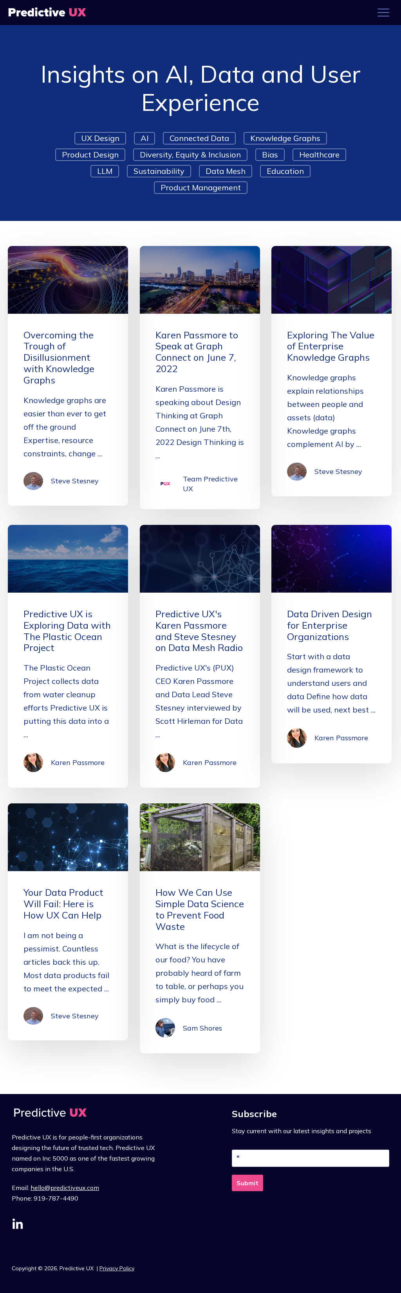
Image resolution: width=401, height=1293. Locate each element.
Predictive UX (77, 1268)
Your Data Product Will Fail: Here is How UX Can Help (63, 903)
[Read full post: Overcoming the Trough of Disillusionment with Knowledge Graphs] (68, 280)
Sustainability (159, 171)
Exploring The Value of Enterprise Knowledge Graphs (330, 346)
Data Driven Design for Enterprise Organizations (329, 625)
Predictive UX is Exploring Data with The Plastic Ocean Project (67, 630)
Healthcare (319, 154)
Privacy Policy (116, 1268)
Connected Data (199, 138)
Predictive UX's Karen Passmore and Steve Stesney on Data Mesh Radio (199, 630)
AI (144, 138)
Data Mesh (226, 171)
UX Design (100, 138)
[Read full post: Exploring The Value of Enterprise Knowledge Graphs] (331, 280)
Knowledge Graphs (285, 138)
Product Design (90, 154)
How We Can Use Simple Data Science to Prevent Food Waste (199, 909)
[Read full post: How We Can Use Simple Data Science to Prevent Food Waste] (200, 837)
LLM (104, 171)
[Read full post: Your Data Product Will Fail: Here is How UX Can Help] (68, 837)
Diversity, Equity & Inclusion (190, 154)
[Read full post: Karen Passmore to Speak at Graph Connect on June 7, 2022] (200, 280)
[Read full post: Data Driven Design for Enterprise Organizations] (331, 559)
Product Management (201, 187)
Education (285, 171)
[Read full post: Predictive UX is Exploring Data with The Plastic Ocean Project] (68, 559)
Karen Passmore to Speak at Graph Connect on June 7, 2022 (196, 351)
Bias (270, 154)
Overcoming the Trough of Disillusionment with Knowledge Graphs (58, 357)
